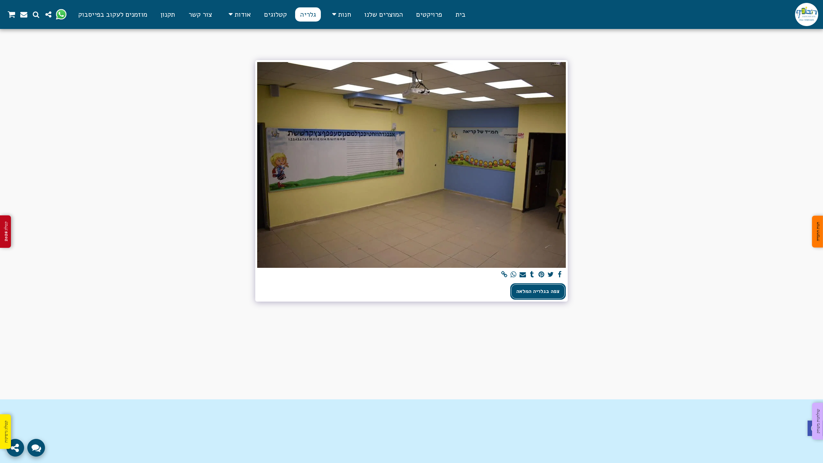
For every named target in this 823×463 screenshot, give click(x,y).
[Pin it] (541, 274)
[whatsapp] (513, 274)
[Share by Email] (523, 274)
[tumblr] (532, 274)
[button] (238, 14)
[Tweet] (550, 274)
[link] (504, 274)
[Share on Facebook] (559, 274)
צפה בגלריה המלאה (538, 291)
